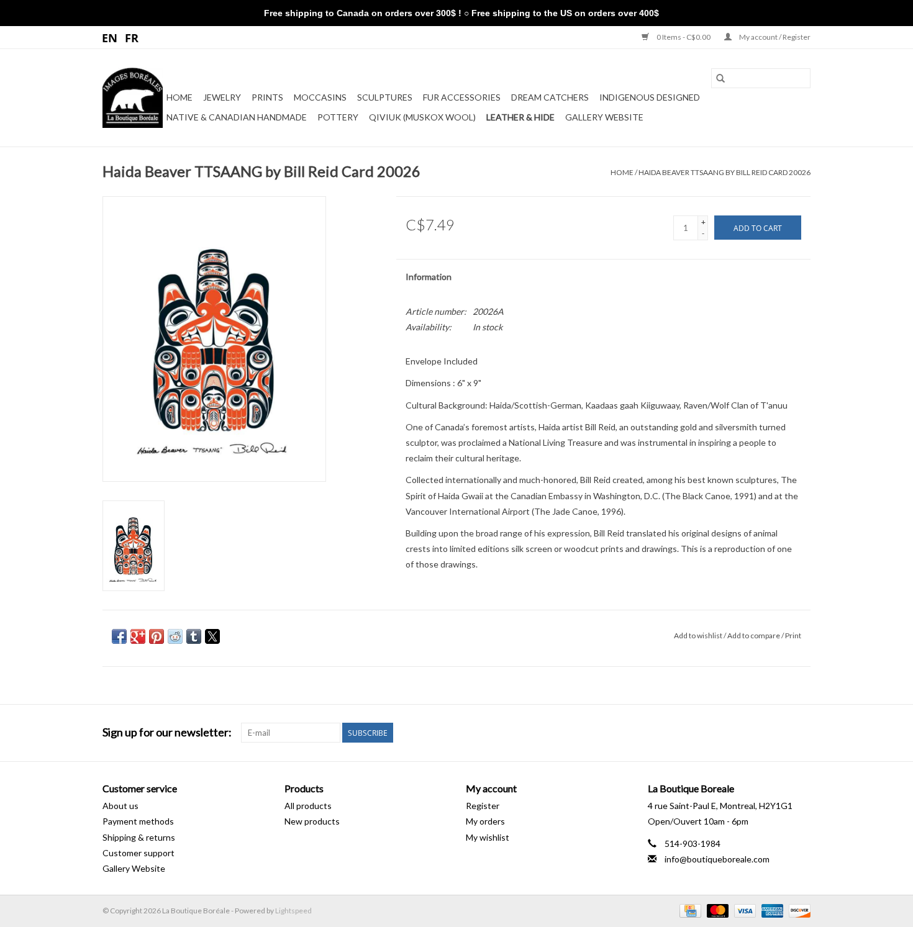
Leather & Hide (520, 117)
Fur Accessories (462, 97)
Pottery (337, 117)
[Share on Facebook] (119, 636)
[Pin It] (156, 636)
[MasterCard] (716, 910)
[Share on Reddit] (175, 636)
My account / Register (774, 37)
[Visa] (743, 910)
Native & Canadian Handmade (236, 117)
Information (429, 276)
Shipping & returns (138, 837)
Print (793, 635)
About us (120, 805)
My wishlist (487, 837)
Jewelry (222, 97)
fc (132, 37)
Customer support (138, 853)
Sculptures (384, 97)
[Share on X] (212, 636)
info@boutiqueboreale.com (717, 859)
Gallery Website (604, 117)
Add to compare (754, 635)
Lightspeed (293, 910)
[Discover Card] (797, 910)
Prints (267, 97)
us (110, 37)
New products (312, 821)
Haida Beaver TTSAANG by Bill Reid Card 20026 (724, 172)
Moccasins (320, 97)
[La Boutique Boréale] (132, 98)
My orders (485, 821)
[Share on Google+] (137, 636)
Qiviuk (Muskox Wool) (422, 117)
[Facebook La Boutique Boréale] (779, 733)
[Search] (720, 78)
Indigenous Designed (649, 97)
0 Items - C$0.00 (683, 37)
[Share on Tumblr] (193, 636)
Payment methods (138, 821)
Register (482, 805)
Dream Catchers (550, 97)
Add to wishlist (699, 635)
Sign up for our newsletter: (167, 732)
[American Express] (770, 910)
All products (308, 805)
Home (179, 97)
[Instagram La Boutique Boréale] (801, 733)
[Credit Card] (688, 910)
